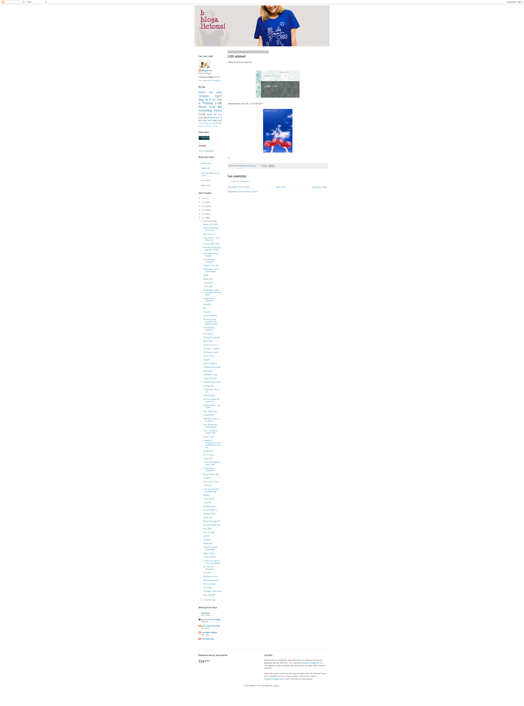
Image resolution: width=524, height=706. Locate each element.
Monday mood (209, 506)
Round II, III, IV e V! (210, 345)
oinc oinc (207, 573)
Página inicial (281, 187)
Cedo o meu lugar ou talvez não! (212, 463)
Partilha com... (206, 163)
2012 (204, 214)
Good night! (208, 286)
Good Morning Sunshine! (209, 261)
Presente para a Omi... (212, 382)
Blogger (276, 686)
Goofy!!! (206, 360)
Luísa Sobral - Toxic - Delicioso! (212, 239)
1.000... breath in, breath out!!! (210, 432)
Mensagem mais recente (238, 187)
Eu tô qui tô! (208, 334)
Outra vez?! (208, 458)
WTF (205, 308)
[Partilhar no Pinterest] (273, 165)
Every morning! (209, 584)
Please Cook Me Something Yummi (210, 108)
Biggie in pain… (209, 553)
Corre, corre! (208, 356)
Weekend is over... (211, 576)
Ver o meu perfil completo (210, 80)
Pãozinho (207, 312)
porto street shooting (210, 626)
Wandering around (210, 580)
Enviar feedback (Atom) (248, 192)
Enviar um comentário (240, 181)
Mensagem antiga (319, 187)
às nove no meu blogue (211, 619)
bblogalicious (206, 71)
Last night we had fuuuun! (210, 255)
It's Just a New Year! (211, 244)
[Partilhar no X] (268, 165)
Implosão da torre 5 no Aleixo (211, 420)
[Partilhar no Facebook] (270, 165)
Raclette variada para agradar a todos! (212, 249)
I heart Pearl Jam (210, 378)
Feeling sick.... (209, 386)
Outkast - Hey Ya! (210, 266)
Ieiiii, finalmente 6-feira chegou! (211, 426)
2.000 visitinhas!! (210, 316)
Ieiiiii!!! (205, 275)
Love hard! (205, 180)
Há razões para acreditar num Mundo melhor (210, 321)
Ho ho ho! (207, 485)
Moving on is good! (211, 337)
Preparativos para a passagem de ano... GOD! (212, 292)
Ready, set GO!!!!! (210, 224)
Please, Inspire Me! (211, 474)
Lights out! (207, 517)
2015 (204, 202)
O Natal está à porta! (212, 367)
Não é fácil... (208, 341)
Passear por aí (215, 117)
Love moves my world (208, 123)
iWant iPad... (206, 185)
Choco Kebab (208, 499)
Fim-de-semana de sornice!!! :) (211, 400)
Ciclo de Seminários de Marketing (211, 490)
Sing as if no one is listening (210, 101)
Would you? (208, 279)
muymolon (205, 613)
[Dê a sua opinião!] (265, 165)
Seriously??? (208, 451)
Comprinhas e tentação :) (209, 469)
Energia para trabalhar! (208, 299)
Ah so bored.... (209, 455)
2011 (204, 218)
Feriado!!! (207, 540)
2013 (204, 210)
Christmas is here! (210, 352)
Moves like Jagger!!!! (211, 521)
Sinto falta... (208, 588)
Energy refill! (208, 415)
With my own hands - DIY (207, 126)
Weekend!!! (205, 168)
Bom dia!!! (207, 529)
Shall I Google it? (210, 363)
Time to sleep (209, 532)
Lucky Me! (207, 502)
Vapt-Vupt (207, 371)
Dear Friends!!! (209, 595)
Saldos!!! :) (207, 304)
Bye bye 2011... (209, 234)
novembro (208, 600)
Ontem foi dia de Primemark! (210, 548)
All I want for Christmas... (209, 568)
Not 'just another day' (212, 525)
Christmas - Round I (211, 349)
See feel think (210, 120)
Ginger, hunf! (208, 437)
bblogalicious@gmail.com (312, 663)
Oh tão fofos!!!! (209, 557)
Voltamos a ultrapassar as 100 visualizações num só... (212, 443)
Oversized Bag (207, 639)
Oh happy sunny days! (212, 591)
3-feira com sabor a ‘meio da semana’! (211, 562)
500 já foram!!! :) (210, 510)
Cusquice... (207, 478)
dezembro (208, 221)
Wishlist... (207, 495)
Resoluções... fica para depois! (210, 270)
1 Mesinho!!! (208, 283)
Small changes (209, 395)
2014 (204, 206)
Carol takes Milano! (209, 632)
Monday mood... (209, 514)
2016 (204, 198)
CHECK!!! (206, 536)
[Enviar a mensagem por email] (262, 165)
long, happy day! (210, 411)
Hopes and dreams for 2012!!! (211, 229)
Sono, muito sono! (210, 482)
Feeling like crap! (210, 375)
